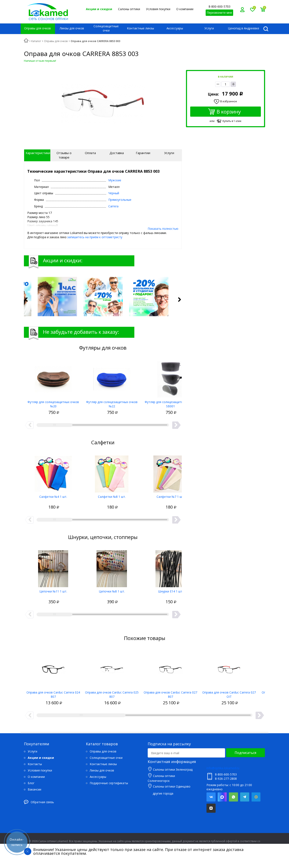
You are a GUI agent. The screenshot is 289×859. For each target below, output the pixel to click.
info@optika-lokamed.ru (222, 768)
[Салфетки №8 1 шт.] (112, 472)
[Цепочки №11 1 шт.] (53, 567)
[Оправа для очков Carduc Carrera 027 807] (170, 668)
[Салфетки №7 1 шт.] (170, 472)
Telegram (244, 797)
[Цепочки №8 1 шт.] (112, 567)
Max (222, 797)
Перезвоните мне (219, 13)
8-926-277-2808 (226, 779)
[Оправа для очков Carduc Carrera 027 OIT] (229, 668)
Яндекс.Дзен (211, 808)
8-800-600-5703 (219, 6)
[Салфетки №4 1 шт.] (53, 472)
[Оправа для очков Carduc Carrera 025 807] (112, 668)
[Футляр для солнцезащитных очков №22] (112, 378)
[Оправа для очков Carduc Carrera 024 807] (53, 668)
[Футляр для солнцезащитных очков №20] (53, 378)
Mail (255, 797)
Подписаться (245, 752)
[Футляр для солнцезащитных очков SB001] (170, 378)
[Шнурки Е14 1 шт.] (170, 567)
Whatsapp (233, 797)
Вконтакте (211, 797)
